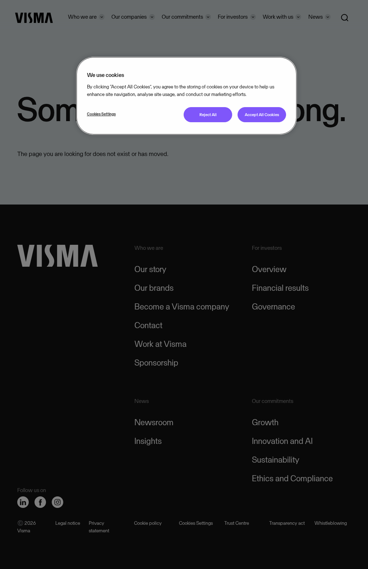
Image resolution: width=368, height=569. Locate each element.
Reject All (208, 114)
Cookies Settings (101, 113)
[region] (186, 96)
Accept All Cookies (262, 114)
